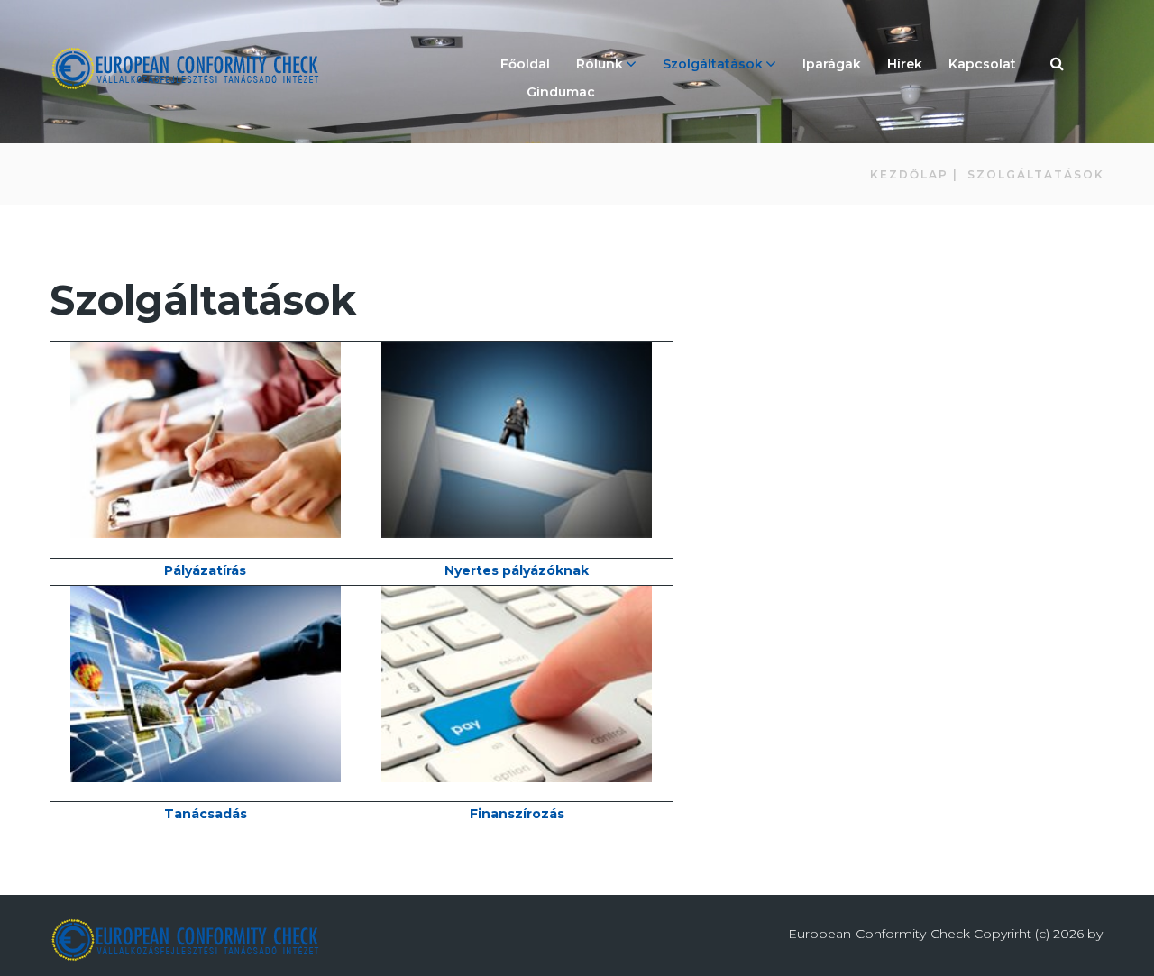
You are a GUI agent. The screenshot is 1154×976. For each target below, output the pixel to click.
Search (1058, 66)
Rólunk (599, 64)
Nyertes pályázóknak (516, 570)
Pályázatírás (205, 570)
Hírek (904, 64)
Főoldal (525, 64)
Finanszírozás (517, 814)
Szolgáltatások (713, 64)
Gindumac (561, 92)
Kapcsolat (982, 64)
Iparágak (831, 64)
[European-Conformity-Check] (185, 68)
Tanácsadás (205, 814)
